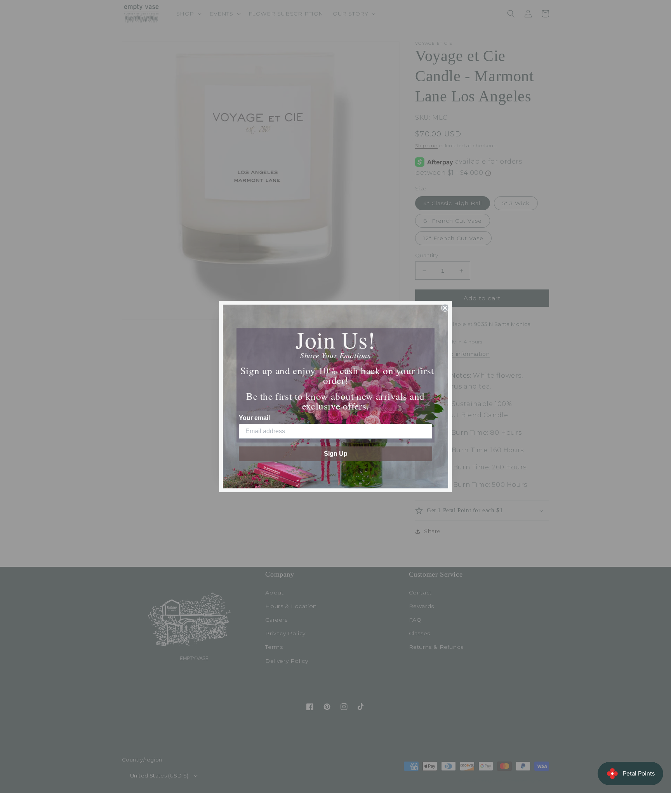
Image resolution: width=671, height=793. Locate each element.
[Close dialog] (445, 308)
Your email (254, 418)
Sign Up (336, 453)
